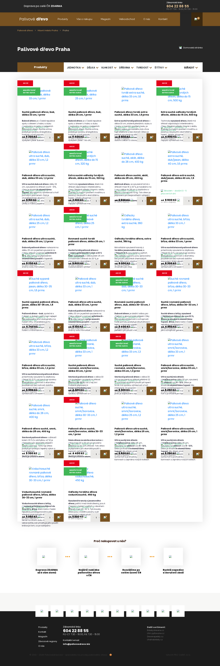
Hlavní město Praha (48, 30)
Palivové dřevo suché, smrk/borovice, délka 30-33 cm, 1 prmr (85, 431)
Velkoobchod (127, 19)
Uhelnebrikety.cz (155, 639)
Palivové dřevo (25, 30)
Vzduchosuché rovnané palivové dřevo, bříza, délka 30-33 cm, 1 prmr (39, 495)
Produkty (63, 19)
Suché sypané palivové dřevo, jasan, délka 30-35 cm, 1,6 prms (40, 305)
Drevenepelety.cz (155, 636)
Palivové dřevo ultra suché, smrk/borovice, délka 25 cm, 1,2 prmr (132, 431)
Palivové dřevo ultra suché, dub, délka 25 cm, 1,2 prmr (38, 240)
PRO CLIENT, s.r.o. (182, 654)
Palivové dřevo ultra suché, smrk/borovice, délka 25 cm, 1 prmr (179, 431)
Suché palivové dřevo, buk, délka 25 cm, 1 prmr (84, 113)
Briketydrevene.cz (155, 630)
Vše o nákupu (84, 19)
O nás (146, 19)
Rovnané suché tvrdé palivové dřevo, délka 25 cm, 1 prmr (86, 241)
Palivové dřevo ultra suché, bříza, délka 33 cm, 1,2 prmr (38, 367)
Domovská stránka (193, 47)
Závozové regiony (47, 641)
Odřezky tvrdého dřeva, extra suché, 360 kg (133, 240)
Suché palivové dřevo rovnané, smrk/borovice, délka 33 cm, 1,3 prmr (130, 368)
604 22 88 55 (76, 631)
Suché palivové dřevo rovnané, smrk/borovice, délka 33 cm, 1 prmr (83, 368)
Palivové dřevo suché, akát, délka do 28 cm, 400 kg (131, 177)
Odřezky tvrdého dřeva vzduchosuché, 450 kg (82, 493)
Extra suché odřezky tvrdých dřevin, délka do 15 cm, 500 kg (179, 113)
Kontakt (162, 19)
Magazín (105, 19)
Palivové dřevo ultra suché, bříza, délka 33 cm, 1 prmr (177, 240)
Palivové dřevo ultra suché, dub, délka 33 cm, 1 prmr (85, 303)
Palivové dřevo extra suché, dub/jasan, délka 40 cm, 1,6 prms (178, 178)
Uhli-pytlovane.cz (155, 633)
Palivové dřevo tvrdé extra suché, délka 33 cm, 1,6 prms (132, 113)
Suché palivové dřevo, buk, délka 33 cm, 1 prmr (38, 113)
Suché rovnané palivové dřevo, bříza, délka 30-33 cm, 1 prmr (179, 305)
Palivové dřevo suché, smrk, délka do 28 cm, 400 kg (39, 430)
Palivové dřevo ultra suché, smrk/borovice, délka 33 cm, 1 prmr (179, 368)
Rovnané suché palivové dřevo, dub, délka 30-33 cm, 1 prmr (132, 305)
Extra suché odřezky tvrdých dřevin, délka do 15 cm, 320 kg (86, 177)
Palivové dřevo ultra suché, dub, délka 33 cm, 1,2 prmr (38, 177)
